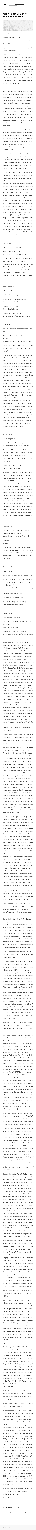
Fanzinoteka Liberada (23, 1025)
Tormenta (21, 1406)
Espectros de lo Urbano (23, 1334)
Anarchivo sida (8, 1334)
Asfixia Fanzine (26, 1022)
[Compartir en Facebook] (10, 1513)
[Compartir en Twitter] (25, 1513)
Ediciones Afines (27, 1290)
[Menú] (5, 4)
